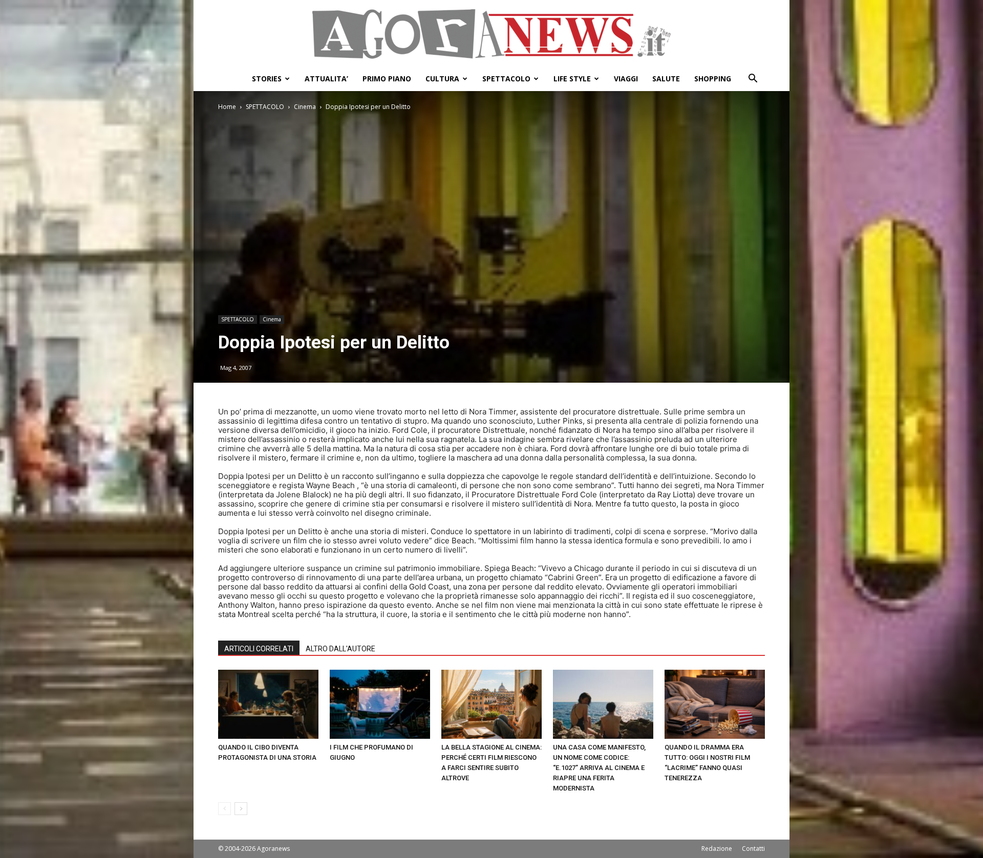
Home (227, 106)
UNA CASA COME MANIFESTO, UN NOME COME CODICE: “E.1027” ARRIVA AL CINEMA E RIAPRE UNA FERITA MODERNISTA (599, 767)
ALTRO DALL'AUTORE (340, 649)
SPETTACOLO (506, 78)
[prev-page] (224, 808)
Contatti (753, 848)
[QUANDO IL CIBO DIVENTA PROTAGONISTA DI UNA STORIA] (268, 704)
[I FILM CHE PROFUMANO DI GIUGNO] (380, 704)
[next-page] (240, 808)
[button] (752, 79)
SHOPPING (712, 78)
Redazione (716, 848)
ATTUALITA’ (326, 78)
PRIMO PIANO (386, 78)
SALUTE (666, 78)
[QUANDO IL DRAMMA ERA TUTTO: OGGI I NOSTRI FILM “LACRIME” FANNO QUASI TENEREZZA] (715, 704)
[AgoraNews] (491, 34)
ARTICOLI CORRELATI (258, 649)
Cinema (305, 106)
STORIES (267, 78)
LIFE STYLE (572, 78)
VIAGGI (626, 78)
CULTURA (442, 78)
